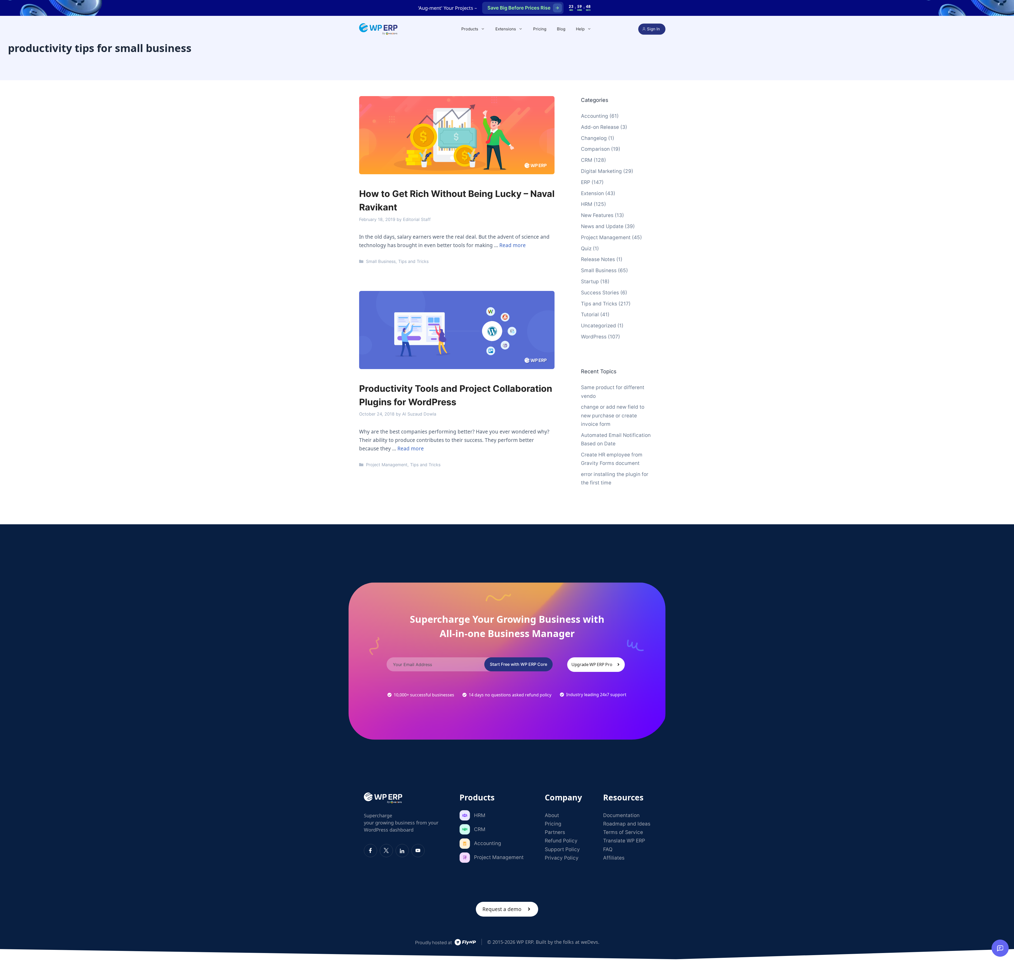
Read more (512, 245)
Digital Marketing (601, 171)
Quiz (586, 249)
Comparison (595, 149)
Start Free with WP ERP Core (518, 664)
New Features (597, 215)
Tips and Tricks (413, 261)
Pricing (539, 28)
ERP (585, 182)
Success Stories (600, 293)
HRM (586, 204)
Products (469, 28)
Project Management (386, 464)
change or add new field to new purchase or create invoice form (612, 415)
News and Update (602, 226)
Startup (590, 282)
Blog (561, 28)
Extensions (505, 28)
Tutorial (590, 315)
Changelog (594, 138)
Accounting (594, 116)
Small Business (381, 261)
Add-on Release (600, 127)
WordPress (594, 337)
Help (580, 28)
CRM (586, 160)
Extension (592, 193)
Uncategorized (598, 326)
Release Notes (598, 259)
